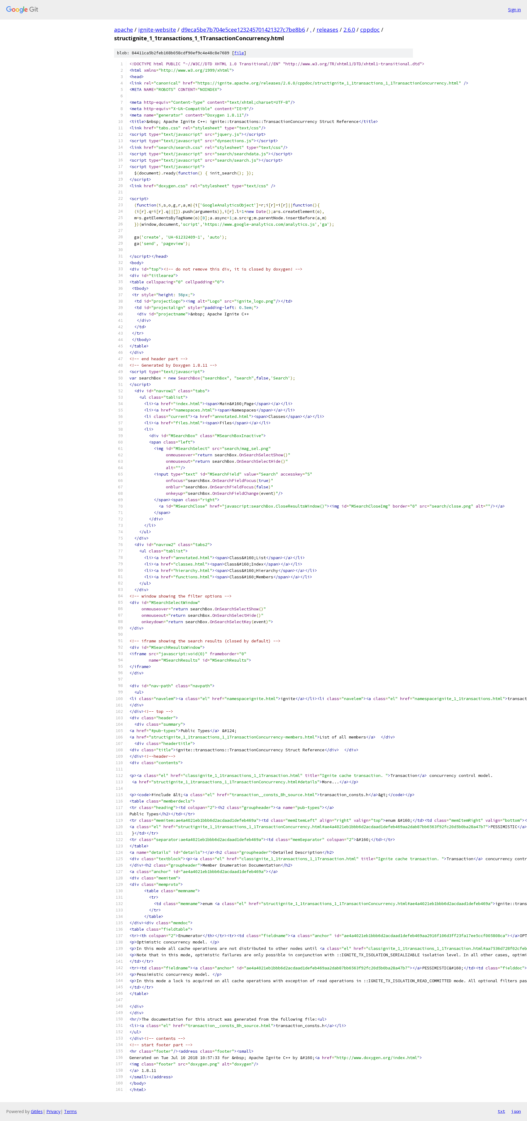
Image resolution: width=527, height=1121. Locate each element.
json (516, 1111)
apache (123, 29)
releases (327, 29)
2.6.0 (349, 29)
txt (501, 1111)
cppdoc (370, 29)
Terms (70, 1111)
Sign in (514, 10)
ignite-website (157, 29)
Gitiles (37, 1111)
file (239, 53)
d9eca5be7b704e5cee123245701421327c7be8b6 (243, 29)
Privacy (53, 1111)
